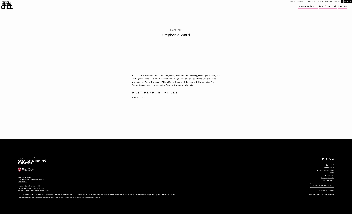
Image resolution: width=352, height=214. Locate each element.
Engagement (329, 1)
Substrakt (331, 190)
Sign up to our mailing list (322, 185)
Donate (342, 6)
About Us (293, 1)
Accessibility (329, 175)
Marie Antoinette (138, 97)
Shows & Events (308, 6)
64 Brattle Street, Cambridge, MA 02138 (31, 179)
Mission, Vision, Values (325, 170)
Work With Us (329, 168)
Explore (337, 1)
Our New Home (302, 1)
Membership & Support (315, 1)
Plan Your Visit (328, 6)
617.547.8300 (22, 182)
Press (332, 173)
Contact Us (330, 165)
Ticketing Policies (327, 178)
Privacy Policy (328, 180)
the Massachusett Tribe (26, 197)
